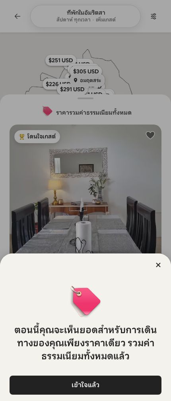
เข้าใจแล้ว (85, 385)
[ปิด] (158, 265)
